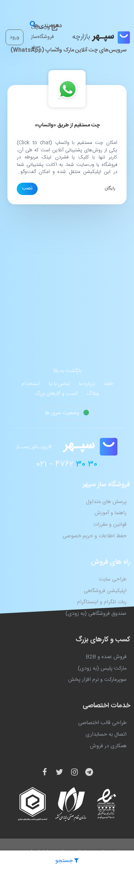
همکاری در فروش (108, 746)
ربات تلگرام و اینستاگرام (102, 602)
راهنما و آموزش (111, 513)
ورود (14, 37)
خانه (108, 384)
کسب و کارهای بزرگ (56, 393)
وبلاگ (93, 393)
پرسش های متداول (106, 501)
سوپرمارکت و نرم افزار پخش (97, 679)
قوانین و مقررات (110, 524)
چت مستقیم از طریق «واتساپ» (67, 125)
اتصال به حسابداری (106, 734)
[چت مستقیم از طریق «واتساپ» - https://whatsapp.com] (67, 89)
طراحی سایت (113, 579)
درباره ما (87, 384)
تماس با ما (59, 384)
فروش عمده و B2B (106, 657)
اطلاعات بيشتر (27, 189)
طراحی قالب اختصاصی (102, 723)
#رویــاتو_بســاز (33, 447)
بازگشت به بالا (67, 371)
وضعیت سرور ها (63, 413)
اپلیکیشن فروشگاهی (105, 591)
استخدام (31, 384)
